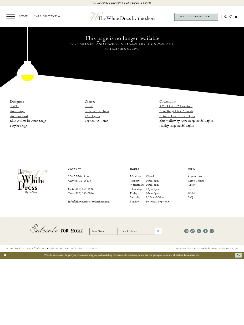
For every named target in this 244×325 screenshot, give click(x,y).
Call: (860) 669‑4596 (81, 189)
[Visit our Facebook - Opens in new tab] (205, 231)
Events (191, 189)
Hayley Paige (18, 126)
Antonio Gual (19, 116)
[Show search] (225, 17)
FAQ (190, 197)
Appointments (196, 176)
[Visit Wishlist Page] (231, 17)
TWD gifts (92, 116)
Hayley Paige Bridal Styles (176, 126)
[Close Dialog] (5, 255)
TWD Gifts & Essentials (176, 106)
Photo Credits (196, 180)
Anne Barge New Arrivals (176, 111)
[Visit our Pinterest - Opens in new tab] (199, 231)
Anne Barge (17, 111)
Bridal (89, 106)
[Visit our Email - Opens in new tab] (212, 231)
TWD (14, 106)
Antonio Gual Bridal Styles (177, 116)
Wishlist (193, 193)
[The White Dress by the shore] (122, 16)
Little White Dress (97, 111)
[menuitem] (17, 17)
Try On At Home (96, 121)
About (191, 185)
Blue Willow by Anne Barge (28, 121)
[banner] (32, 181)
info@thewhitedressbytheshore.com (89, 201)
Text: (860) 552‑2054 (81, 193)
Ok (238, 255)
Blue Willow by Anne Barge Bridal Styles (186, 121)
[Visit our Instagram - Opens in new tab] (186, 231)
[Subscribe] (158, 231)
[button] (17, 17)
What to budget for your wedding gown (122, 3)
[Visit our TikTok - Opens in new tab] (192, 231)
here (197, 255)
